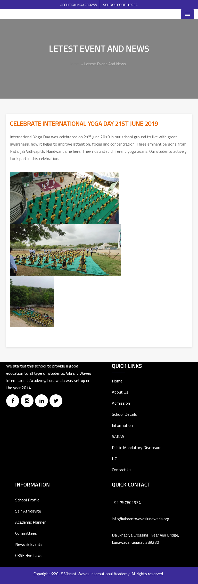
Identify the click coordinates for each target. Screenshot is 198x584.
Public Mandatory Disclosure (136, 447)
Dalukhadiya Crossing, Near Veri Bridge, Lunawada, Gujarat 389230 (145, 538)
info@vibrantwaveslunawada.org (140, 518)
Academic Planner (30, 522)
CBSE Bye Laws (29, 555)
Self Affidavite (28, 511)
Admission (121, 403)
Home (73, 64)
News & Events (29, 544)
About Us (120, 392)
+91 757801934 (126, 502)
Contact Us (121, 469)
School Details (124, 414)
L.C (114, 458)
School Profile (27, 499)
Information (122, 425)
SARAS (118, 436)
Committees (26, 533)
